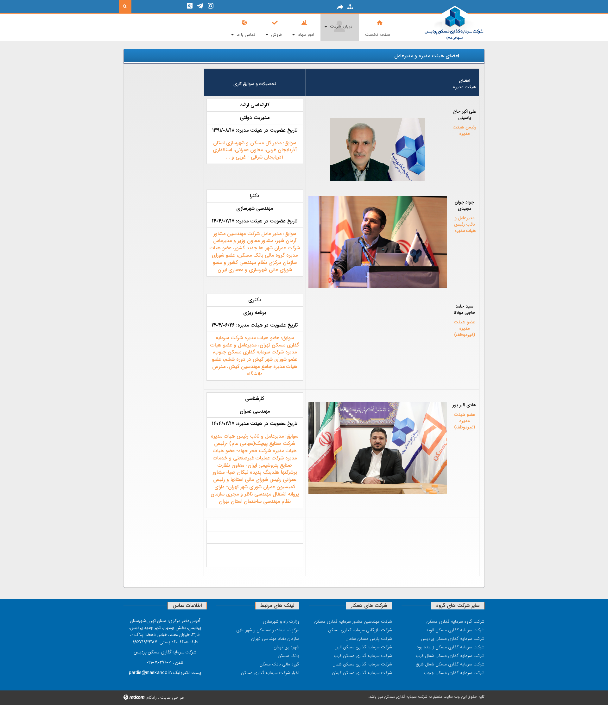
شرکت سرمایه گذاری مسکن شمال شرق (450, 664)
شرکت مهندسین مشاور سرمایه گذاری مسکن (353, 621)
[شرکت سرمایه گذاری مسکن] (443, 23)
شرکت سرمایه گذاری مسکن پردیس (452, 638)
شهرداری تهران (286, 647)
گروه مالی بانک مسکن (279, 664)
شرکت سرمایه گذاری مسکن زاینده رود (450, 647)
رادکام (151, 697)
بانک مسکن (288, 655)
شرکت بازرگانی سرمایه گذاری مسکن (360, 630)
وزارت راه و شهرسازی (281, 621)
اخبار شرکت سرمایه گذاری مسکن (270, 672)
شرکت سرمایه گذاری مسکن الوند (455, 630)
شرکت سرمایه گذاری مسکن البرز (363, 647)
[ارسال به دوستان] (340, 6)
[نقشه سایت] (350, 7)
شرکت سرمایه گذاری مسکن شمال (362, 664)
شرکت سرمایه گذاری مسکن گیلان (362, 672)
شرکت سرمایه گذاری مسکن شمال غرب (450, 655)
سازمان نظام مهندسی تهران (275, 638)
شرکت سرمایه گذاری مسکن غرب (363, 655)
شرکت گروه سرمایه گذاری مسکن (455, 621)
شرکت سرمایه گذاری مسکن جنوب (454, 672)
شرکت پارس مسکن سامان (368, 638)
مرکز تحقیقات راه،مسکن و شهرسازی (267, 630)
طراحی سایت (172, 697)
